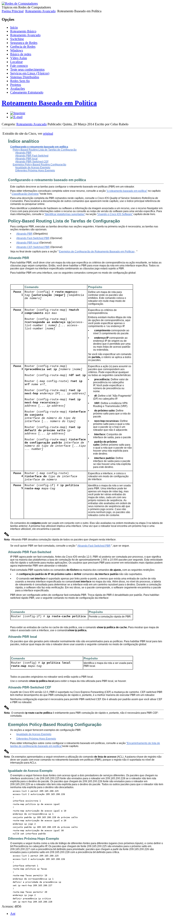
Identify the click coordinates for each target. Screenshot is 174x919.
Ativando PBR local (26, 158)
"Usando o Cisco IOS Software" (115, 214)
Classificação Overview (25, 193)
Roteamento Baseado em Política (49, 103)
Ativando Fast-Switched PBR (32, 238)
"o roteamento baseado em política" (126, 190)
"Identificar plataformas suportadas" (64, 214)
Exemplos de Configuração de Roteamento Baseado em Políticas (97, 251)
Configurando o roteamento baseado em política (39, 146)
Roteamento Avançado (40, 11)
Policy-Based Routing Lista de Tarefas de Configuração (45, 149)
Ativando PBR (23, 152)
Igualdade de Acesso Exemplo (32, 167)
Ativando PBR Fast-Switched (31, 155)
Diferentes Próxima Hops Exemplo (35, 170)
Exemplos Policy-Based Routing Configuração (39, 164)
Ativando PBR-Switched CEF (32, 161)
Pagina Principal (13, 11)
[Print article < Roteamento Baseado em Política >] (17, 113)
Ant (12, 913)
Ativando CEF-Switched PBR (33, 247)
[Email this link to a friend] (16, 117)
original (48, 133)
